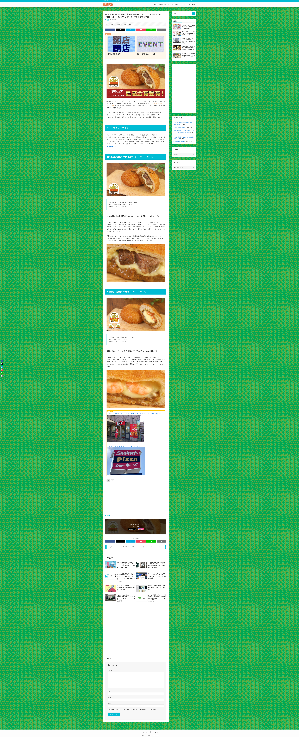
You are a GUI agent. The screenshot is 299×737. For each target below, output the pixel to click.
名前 (109, 691)
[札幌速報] (108, 4)
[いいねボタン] (108, 480)
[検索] (195, 1)
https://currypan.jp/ (112, 146)
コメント (110, 670)
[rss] (193, 1)
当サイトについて (155, 732)
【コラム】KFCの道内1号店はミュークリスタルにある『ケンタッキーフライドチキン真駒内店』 (134, 414)
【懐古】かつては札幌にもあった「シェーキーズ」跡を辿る (124, 446)
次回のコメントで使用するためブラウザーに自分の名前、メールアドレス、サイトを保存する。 (132, 709)
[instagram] (191, 1)
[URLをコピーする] (161, 30)
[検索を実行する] (193, 13)
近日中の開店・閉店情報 (179, 127)
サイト (109, 703)
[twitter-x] (189, 1)
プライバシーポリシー (145, 732)
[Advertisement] (135, 499)
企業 (108, 19)
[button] (110, 30)
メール (109, 697)
